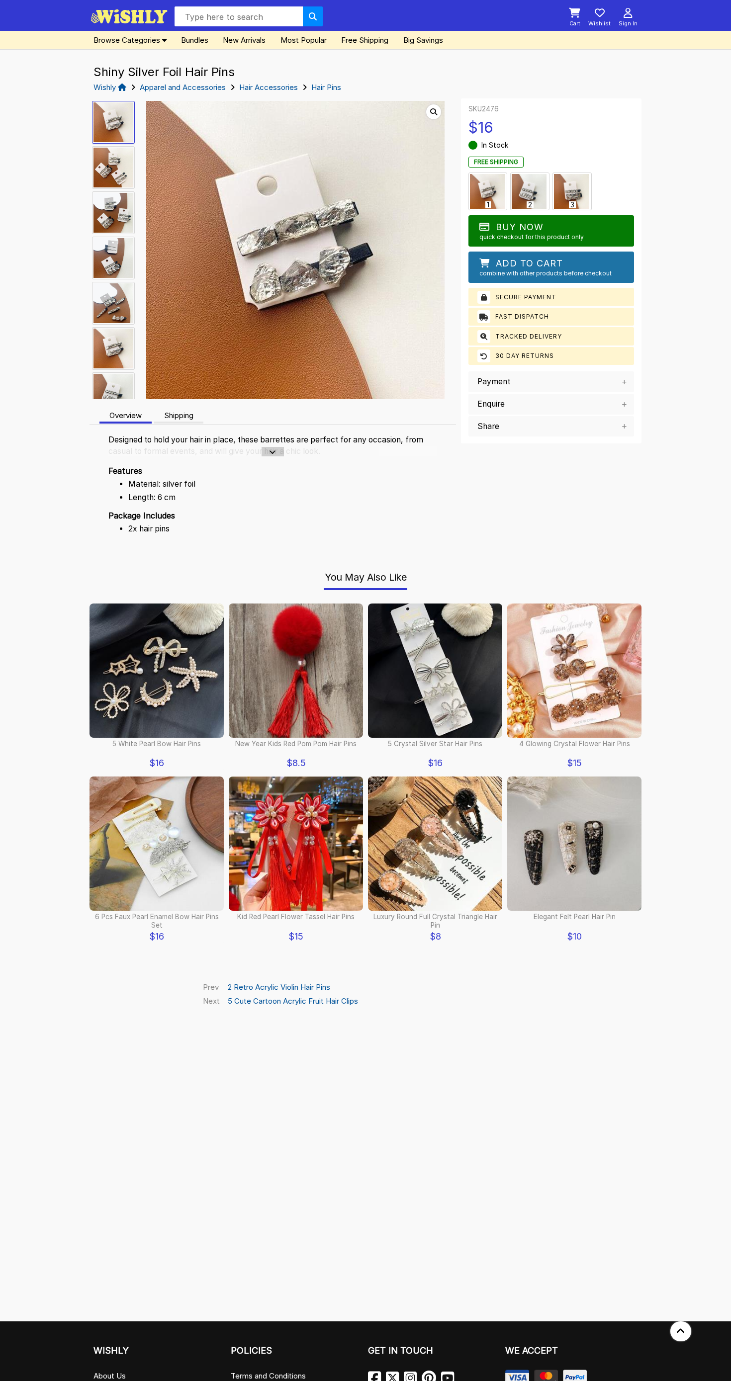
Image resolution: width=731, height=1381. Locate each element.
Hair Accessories (268, 87)
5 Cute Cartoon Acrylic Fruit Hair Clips (293, 1001)
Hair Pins (326, 87)
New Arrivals (244, 40)
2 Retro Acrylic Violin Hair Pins (279, 987)
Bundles (194, 40)
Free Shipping (364, 40)
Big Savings (423, 40)
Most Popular (303, 40)
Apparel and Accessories (183, 87)
